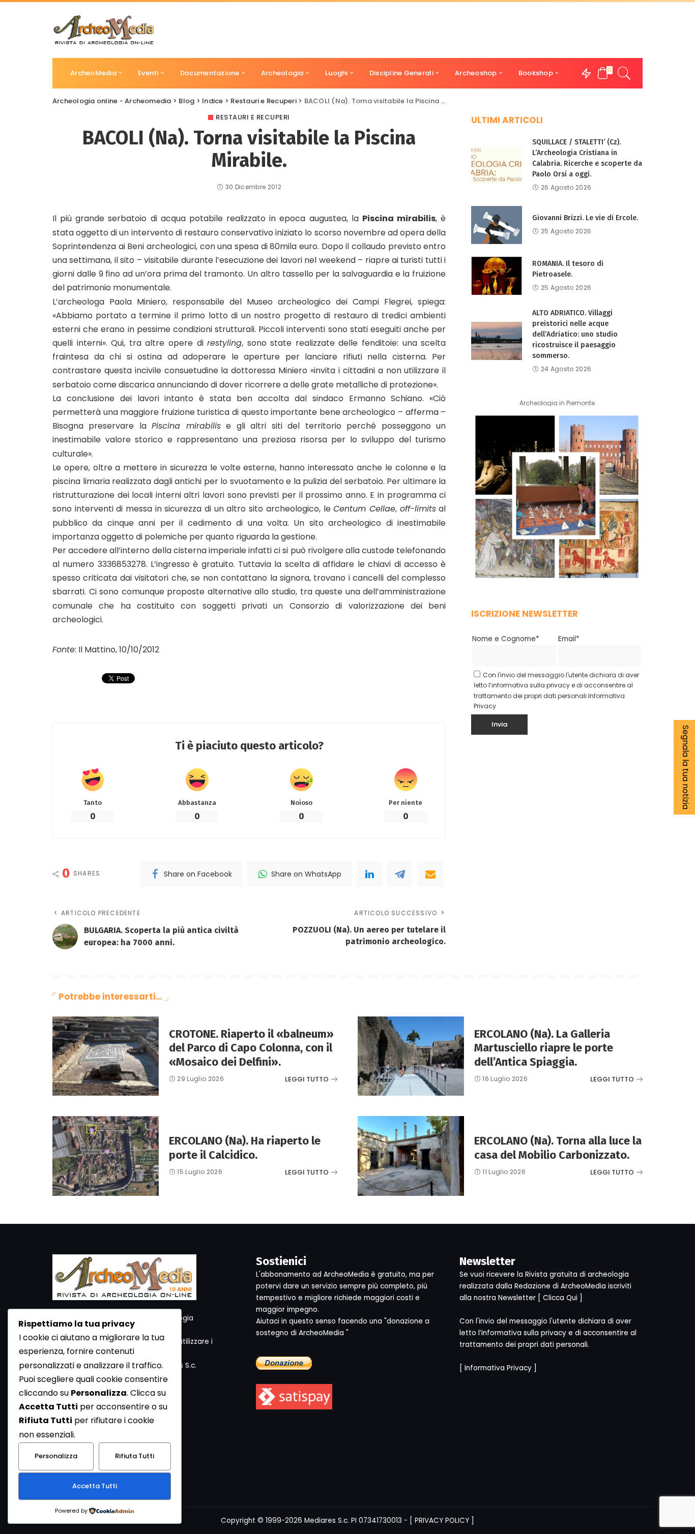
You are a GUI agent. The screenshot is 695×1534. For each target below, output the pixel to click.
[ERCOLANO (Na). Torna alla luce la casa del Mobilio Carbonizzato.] (411, 1156)
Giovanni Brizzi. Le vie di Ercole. (585, 218)
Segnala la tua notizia (685, 767)
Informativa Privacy (498, 1368)
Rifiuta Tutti (134, 1456)
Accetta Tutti (94, 1486)
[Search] (624, 73)
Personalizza (56, 1456)
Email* (569, 639)
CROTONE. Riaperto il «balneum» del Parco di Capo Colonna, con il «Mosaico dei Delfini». (251, 1048)
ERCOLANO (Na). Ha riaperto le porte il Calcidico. (245, 1148)
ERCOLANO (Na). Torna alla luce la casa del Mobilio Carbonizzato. (558, 1148)
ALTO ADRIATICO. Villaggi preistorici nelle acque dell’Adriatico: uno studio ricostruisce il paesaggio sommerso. (575, 334)
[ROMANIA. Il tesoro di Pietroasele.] (496, 276)
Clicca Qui (560, 1298)
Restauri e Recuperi (253, 117)
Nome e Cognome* (505, 639)
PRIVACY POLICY (442, 1520)
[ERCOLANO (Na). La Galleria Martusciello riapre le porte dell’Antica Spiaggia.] (411, 1056)
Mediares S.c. (326, 1520)
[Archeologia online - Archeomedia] (103, 30)
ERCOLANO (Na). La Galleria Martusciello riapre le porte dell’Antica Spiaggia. (543, 1048)
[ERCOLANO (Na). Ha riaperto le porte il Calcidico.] (105, 1156)
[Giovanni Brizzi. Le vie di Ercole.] (496, 225)
